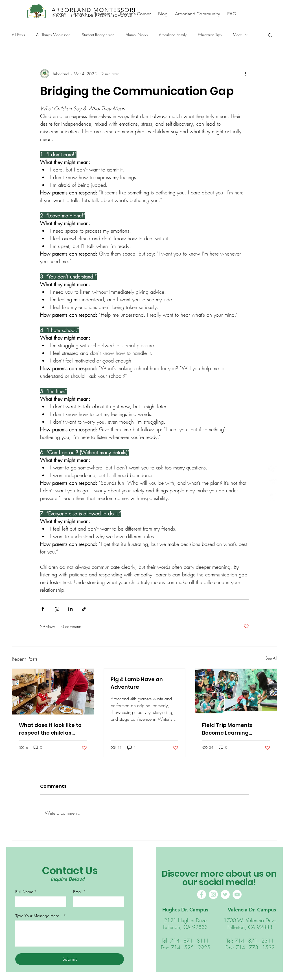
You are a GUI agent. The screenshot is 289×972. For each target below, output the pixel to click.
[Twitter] (225, 894)
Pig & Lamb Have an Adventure (137, 683)
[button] (270, 35)
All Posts (18, 34)
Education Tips (210, 34)
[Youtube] (272, 498)
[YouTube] (237, 894)
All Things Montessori (53, 34)
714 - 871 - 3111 (189, 940)
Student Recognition (98, 34)
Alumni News (137, 34)
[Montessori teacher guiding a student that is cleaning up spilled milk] (53, 691)
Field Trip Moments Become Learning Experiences (227, 729)
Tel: (166, 940)
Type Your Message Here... (40, 915)
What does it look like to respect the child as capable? (50, 729)
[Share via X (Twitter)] (56, 608)
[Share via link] (84, 608)
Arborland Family (173, 34)
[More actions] (245, 73)
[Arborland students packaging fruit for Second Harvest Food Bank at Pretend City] (236, 691)
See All (271, 658)
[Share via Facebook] (42, 608)
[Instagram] (272, 484)
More (237, 34)
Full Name (25, 891)
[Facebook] (272, 470)
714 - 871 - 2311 (254, 940)
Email (79, 891)
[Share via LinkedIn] (70, 608)
